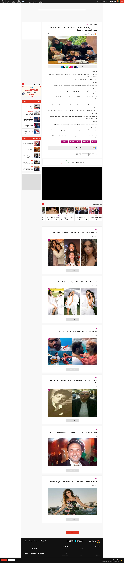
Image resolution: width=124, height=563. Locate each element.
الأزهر (32, 160)
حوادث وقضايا (30, 111)
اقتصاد (32, 123)
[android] (79, 541)
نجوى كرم (78, 141)
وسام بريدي (94, 141)
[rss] (27, 541)
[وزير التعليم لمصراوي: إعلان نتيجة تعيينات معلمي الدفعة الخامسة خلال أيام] (37, 168)
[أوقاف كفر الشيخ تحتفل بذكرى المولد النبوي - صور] (37, 106)
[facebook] (45, 541)
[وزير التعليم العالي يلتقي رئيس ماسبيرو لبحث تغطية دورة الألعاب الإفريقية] (37, 149)
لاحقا (11, 560)
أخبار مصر (31, 117)
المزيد (72, 532)
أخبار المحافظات (30, 105)
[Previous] (46, 204)
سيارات (81, 553)
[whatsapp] (36, 541)
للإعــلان (8, 2)
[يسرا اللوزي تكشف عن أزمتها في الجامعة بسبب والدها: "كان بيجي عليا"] (37, 155)
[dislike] (63, 162)
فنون (91, 24)
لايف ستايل (98, 555)
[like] (68, 162)
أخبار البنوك (81, 549)
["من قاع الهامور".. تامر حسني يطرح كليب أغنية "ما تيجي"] (72, 351)
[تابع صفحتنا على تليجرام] (62, 67)
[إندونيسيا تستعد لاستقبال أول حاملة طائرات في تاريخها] (37, 131)
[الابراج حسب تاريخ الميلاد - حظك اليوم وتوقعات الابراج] (31, 91)
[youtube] (38, 541)
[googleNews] (25, 541)
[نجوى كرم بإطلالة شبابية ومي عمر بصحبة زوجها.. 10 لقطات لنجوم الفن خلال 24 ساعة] (93, 154)
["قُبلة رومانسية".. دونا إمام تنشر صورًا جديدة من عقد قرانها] (72, 302)
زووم (87, 24)
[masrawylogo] (93, 541)
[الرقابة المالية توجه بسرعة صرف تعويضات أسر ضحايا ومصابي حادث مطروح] (37, 125)
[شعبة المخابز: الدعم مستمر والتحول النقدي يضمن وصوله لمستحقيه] (37, 119)
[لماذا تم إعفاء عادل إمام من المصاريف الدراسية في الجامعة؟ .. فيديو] (37, 143)
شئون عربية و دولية (29, 130)
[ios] (70, 541)
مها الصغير (72, 141)
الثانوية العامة (36, 138)
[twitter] (43, 541)
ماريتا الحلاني (64, 141)
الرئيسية (95, 24)
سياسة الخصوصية (64, 555)
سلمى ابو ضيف (86, 141)
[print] (80, 154)
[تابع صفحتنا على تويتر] (75, 67)
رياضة (99, 553)
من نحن (66, 549)
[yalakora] (40, 553)
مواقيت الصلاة (30, 2)
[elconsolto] (34, 553)
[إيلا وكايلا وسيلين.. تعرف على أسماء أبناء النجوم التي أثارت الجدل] (72, 253)
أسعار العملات (19, 2)
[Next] (43, 204)
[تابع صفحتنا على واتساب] (67, 67)
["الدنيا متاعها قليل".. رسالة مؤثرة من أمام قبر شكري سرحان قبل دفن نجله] (72, 403)
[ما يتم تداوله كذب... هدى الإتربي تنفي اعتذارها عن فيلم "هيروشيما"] (72, 502)
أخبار (39, 102)
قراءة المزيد (72, 270)
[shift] (27, 553)
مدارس (31, 154)
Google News (79, 148)
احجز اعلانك (66, 553)
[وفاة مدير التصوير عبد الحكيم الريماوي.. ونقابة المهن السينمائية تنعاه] (72, 452)
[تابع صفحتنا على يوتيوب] (70, 67)
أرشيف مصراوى (35, 2)
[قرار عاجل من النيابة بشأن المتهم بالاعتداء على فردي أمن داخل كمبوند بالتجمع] (37, 113)
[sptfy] (29, 541)
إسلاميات (81, 555)
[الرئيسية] (114, 1)
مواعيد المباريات (40, 2)
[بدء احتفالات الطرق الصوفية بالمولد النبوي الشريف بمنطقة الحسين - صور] (37, 162)
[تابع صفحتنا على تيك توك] (64, 67)
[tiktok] (31, 541)
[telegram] (34, 541)
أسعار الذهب (13, 2)
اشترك (4, 560)
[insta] (41, 541)
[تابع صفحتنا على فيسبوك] (77, 67)
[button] (122, 1)
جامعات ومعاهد (30, 141)
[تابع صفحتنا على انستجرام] (72, 67)
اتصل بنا (66, 551)
